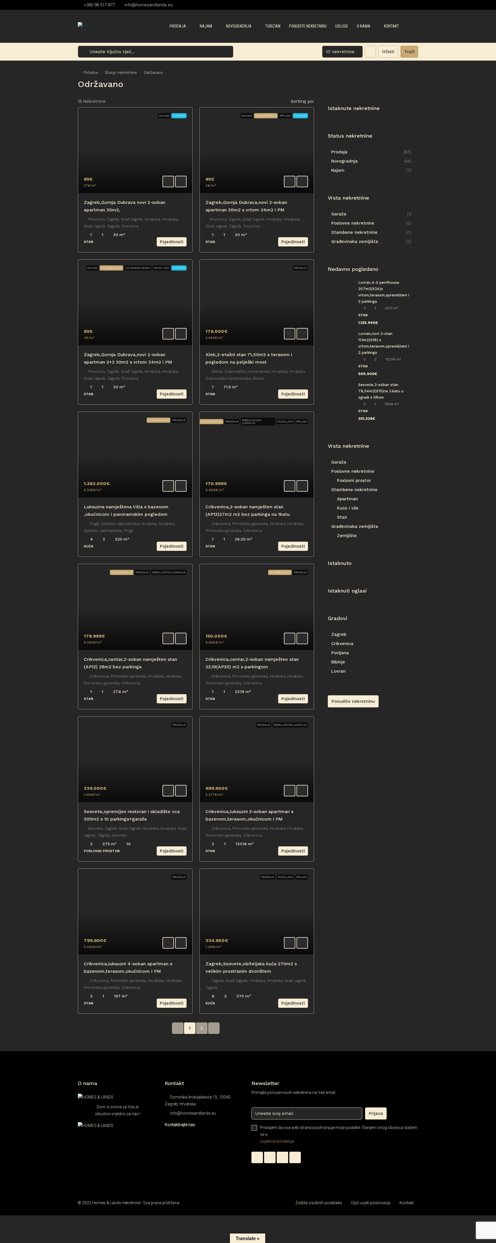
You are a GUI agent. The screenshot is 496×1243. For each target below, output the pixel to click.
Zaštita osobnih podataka (318, 1202)
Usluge (341, 26)
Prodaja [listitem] (339, 152)
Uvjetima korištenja (277, 1141)
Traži (409, 51)
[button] (407, 82)
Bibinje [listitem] (338, 662)
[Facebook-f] (270, 1157)
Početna (91, 72)
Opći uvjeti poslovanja (370, 1202)
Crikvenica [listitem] (342, 643)
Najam (206, 26)
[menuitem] (409, 26)
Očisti (388, 51)
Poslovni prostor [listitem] (354, 480)
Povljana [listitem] (340, 652)
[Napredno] (370, 52)
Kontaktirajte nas (180, 1124)
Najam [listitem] (337, 170)
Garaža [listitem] (338, 214)
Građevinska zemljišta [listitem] (354, 241)
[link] (135, 150)
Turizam (272, 26)
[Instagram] (282, 1157)
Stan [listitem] (342, 517)
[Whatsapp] (257, 1157)
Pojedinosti (171, 241)
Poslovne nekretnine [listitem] (352, 223)
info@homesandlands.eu (193, 1113)
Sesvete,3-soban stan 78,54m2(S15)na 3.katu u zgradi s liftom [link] (381, 391)
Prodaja (178, 26)
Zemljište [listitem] (347, 535)
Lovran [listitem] (338, 671)
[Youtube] (295, 1157)
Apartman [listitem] (347, 498)
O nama (363, 26)
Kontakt (391, 26)
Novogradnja (238, 26)
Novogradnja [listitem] (344, 161)
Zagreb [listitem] (338, 634)
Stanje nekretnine (121, 72)
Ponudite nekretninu (308, 26)
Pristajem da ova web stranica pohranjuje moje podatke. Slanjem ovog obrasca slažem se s (338, 1134)
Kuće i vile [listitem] (348, 508)
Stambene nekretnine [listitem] (354, 232)
